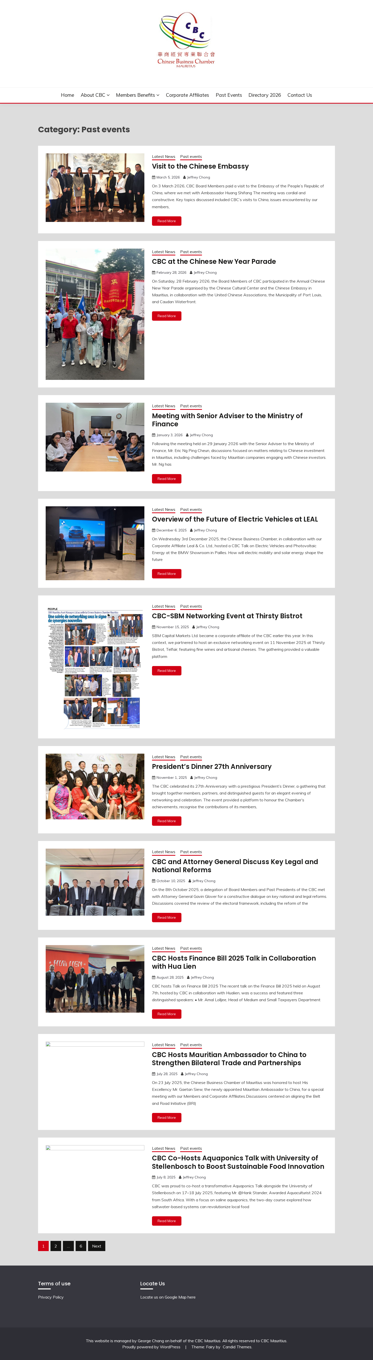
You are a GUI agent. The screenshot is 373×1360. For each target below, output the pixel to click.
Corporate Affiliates (187, 95)
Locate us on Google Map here (168, 1297)
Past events (229, 95)
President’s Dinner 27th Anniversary (212, 766)
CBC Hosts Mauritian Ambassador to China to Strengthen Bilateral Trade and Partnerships (229, 1059)
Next (96, 1246)
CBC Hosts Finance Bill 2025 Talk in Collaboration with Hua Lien (234, 962)
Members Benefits (135, 95)
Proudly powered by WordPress (151, 1346)
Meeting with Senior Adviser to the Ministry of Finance (227, 420)
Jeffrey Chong (198, 177)
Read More (167, 221)
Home (67, 95)
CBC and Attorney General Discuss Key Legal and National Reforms (235, 866)
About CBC (93, 95)
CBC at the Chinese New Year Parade (214, 261)
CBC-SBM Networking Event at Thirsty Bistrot (227, 616)
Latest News (163, 156)
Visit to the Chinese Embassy (200, 166)
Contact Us (299, 95)
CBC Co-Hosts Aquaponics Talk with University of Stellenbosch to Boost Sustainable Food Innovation (238, 1162)
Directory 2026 (264, 95)
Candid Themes (237, 1346)
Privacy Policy (51, 1297)
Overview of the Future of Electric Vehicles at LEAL (235, 519)
